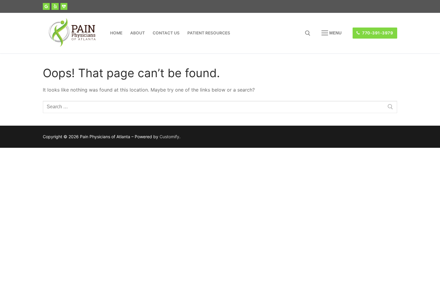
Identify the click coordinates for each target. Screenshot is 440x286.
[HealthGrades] (63, 6)
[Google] (46, 6)
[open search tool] (307, 33)
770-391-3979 (377, 33)
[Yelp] (54, 6)
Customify (169, 136)
